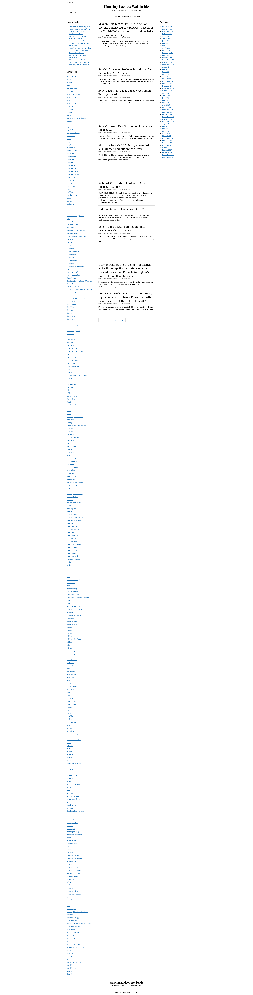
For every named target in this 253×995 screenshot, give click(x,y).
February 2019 (167, 110)
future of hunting (73, 437)
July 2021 (165, 41)
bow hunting (71, 156)
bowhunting (71, 168)
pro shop (70, 728)
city (68, 219)
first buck (70, 420)
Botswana (70, 153)
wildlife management (74, 944)
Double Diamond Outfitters (77, 375)
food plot (70, 429)
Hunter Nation (72, 514)
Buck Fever (71, 186)
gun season (71, 479)
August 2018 (166, 124)
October (70, 698)
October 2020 (167, 62)
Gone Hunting (72, 461)
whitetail (70, 915)
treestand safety (73, 855)
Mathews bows (72, 621)
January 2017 (167, 150)
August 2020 (166, 67)
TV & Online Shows (74, 873)
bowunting (71, 177)
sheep (69, 781)
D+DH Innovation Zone (75, 275)
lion (68, 600)
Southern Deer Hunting (75, 811)
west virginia (71, 909)
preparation (71, 722)
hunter (69, 511)
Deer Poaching (72, 340)
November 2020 (168, 60)
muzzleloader (72, 666)
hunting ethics (72, 532)
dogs (68, 369)
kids (68, 577)
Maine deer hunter (73, 606)
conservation (71, 228)
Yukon (69, 971)
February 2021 (167, 53)
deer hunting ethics (74, 322)
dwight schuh (71, 384)
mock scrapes (72, 654)
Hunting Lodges (72, 541)
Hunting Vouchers (73, 559)
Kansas (69, 574)
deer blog (70, 307)
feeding (69, 414)
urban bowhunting (73, 882)
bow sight (70, 159)
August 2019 (166, 95)
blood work (71, 148)
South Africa (71, 805)
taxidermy (70, 826)
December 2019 (167, 86)
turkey (69, 864)
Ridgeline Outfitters (74, 763)
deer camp (71, 310)
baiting (69, 121)
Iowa (68, 568)
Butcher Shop (72, 195)
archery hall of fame (74, 94)
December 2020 (167, 57)
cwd (68, 269)
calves (69, 198)
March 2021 (166, 50)
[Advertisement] (126, 58)
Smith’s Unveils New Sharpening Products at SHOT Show (77, 55)
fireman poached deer (75, 417)
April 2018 (166, 133)
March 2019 (166, 107)
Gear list (70, 449)
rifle (68, 766)
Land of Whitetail (73, 592)
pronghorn (71, 731)
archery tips (71, 103)
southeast (70, 808)
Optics (69, 707)
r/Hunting (70, 746)
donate (69, 372)
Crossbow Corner (73, 251)
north (69, 683)
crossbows (70, 263)
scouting (70, 778)
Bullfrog (70, 192)
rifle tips (70, 769)
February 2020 (167, 81)
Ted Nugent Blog (73, 832)
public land (71, 737)
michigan (70, 636)
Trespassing (71, 861)
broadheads (71, 180)
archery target (72, 100)
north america (72, 686)
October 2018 (167, 119)
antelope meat (72, 88)
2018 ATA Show (72, 76)
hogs (68, 488)
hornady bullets (72, 497)
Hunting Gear (72, 538)
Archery (70, 91)
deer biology (71, 304)
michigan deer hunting (75, 639)
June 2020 (165, 72)
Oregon (69, 710)
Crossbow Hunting (73, 257)
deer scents (71, 346)
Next (122, 320)
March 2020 (166, 79)
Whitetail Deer (72, 921)
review (69, 758)
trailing (69, 846)
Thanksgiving (72, 840)
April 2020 (166, 76)
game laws (70, 440)
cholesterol (71, 213)
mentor (69, 630)
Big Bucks (70, 130)
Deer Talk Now (72, 348)
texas (69, 838)
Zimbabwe (70, 974)
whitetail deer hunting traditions (79, 923)
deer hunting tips (73, 328)
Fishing (69, 423)
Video (69, 897)
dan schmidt (71, 278)
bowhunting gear (73, 171)
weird (69, 903)
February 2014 (167, 157)
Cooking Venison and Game (76, 236)
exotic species (72, 396)
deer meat (70, 334)
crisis (69, 245)
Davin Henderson (73, 292)
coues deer (71, 239)
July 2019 (165, 98)
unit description (73, 876)
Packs (69, 713)
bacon (69, 115)
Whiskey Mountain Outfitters (77, 912)
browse (69, 183)
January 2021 (167, 55)
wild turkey (71, 938)
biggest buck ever (73, 133)
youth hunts (71, 968)
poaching (70, 716)
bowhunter (71, 165)
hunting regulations (74, 544)
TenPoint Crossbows (74, 835)
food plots (70, 431)
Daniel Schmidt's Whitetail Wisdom (79, 289)
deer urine (70, 354)
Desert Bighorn (72, 360)
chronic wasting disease (75, 216)
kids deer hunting (73, 580)
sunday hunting (72, 823)
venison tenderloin (74, 894)
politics (69, 719)
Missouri (70, 648)
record (69, 752)
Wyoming (70, 959)
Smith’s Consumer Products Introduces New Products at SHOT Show (79, 43)
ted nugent (71, 829)
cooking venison (73, 233)
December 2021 (167, 29)
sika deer (70, 790)
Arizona (70, 106)
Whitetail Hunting (73, 926)
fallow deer (71, 399)
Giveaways (70, 452)
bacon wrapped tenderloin (76, 118)
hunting (70, 523)
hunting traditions (73, 556)
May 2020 (165, 74)
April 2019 (166, 105)
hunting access (72, 526)
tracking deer (72, 843)
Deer (68, 295)
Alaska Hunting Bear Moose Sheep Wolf (127, 16)
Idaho (69, 562)
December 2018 (167, 114)
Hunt (69, 506)
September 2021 (168, 36)
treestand (70, 852)
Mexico (69, 633)
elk (68, 390)
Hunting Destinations (75, 529)
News (69, 680)
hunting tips (71, 553)
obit (68, 695)
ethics (69, 393)
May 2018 (165, 131)
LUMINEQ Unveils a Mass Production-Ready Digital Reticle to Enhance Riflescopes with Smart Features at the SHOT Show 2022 (125, 297)
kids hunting (71, 583)
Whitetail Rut (72, 929)
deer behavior (72, 301)
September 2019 (168, 93)
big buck (70, 127)
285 (115, 320)
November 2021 (168, 31)
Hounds (70, 500)
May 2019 (165, 102)
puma (69, 743)
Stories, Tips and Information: (78, 820)
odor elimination (73, 704)
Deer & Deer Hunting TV (76, 298)
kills (68, 586)
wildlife (69, 941)
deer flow (70, 313)
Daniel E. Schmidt (73, 286)
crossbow (70, 248)
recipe (69, 749)
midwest (70, 642)
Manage (70, 612)
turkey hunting (72, 867)
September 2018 (168, 121)
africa (69, 79)
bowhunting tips (73, 174)
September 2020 (168, 65)
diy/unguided (71, 363)
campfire (70, 201)
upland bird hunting (74, 879)
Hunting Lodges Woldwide (126, 6)
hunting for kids (72, 535)
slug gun (70, 793)
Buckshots (70, 189)
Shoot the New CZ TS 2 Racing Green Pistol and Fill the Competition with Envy (79, 62)
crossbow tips (72, 260)
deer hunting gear (73, 325)
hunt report (71, 509)
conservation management (76, 231)
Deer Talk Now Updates (75, 351)
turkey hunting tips (74, 870)
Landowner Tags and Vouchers (78, 597)
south (69, 802)
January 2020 (167, 83)
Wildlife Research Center (76, 947)
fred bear (70, 434)
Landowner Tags (73, 594)
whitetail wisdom (73, 932)
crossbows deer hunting (75, 266)
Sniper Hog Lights (73, 799)
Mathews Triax (72, 624)
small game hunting (74, 796)
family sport (71, 405)
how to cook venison (74, 503)
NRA (68, 692)
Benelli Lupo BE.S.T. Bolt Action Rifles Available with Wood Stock (121, 228)
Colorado (70, 222)
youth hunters (72, 965)
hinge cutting (72, 485)
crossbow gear (72, 254)
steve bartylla (72, 817)
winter (69, 950)
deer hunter (71, 316)
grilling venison (72, 467)
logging (69, 603)
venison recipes (72, 891)
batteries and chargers (75, 124)
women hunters (72, 956)
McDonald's (71, 627)
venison (70, 888)
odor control (71, 701)
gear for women (72, 446)
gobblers (70, 455)
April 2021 (166, 48)
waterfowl (70, 900)
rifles (69, 772)
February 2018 (167, 138)
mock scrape (71, 651)
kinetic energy (72, 589)
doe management (73, 366)
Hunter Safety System (75, 517)
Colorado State (72, 225)
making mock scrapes (74, 609)
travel (69, 849)
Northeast (70, 689)
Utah (68, 885)
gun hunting (71, 476)
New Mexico (71, 675)
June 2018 (165, 129)
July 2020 (165, 69)
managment (71, 618)
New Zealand (71, 677)
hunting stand (72, 550)
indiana (69, 565)
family (69, 402)
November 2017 (168, 145)
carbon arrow (72, 204)
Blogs (69, 145)
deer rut (70, 343)
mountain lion (72, 660)
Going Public (71, 458)
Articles (70, 109)
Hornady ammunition (74, 494)
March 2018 (166, 136)
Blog (68, 142)
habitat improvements (75, 482)
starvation (70, 814)
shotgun (70, 787)
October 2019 (167, 91)
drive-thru (70, 378)
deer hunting (71, 319)
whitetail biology (73, 918)
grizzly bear (71, 470)
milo (68, 645)
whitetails (70, 935)
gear (68, 443)
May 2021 (165, 46)
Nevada (69, 669)
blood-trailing (72, 150)
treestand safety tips (74, 858)
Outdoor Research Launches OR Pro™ (121, 209)
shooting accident (73, 784)
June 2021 (165, 43)
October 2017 (167, 148)
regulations (71, 755)
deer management (73, 331)
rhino (69, 760)
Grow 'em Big (71, 473)
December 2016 (167, 152)
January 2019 (167, 112)
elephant (70, 387)
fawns (69, 411)
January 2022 (167, 27)
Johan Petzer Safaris (74, 571)
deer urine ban (72, 357)
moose (69, 657)
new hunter (71, 672)
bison (69, 139)
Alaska (69, 82)
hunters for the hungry (75, 520)
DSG (68, 381)
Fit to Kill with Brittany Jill (76, 426)
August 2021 (166, 38)
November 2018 (168, 117)
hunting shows (72, 547)
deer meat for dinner (74, 337)
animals (70, 85)
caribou (69, 207)
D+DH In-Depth (72, 272)
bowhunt (70, 162)
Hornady (70, 491)
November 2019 (168, 88)
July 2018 (165, 126)
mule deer (70, 663)
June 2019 (165, 100)
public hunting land (74, 734)
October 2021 (167, 34)
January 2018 (167, 140)
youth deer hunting (74, 962)
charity (69, 210)
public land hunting (74, 740)
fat (68, 408)
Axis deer (70, 112)
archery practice (73, 97)
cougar (69, 242)
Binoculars (71, 136)
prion (69, 725)
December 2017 (167, 143)
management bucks (74, 615)
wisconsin (70, 953)
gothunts (70, 464)
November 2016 (168, 155)
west (68, 906)
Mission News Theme (120, 992)
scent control (72, 775)
